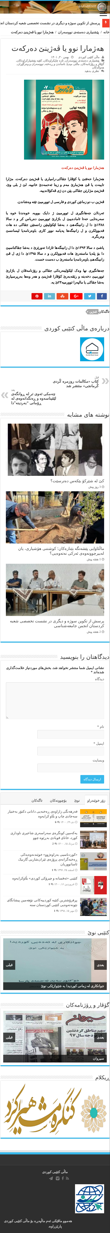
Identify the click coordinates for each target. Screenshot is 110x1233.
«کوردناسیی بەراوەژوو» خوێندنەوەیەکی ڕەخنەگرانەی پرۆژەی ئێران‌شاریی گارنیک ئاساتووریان (47, 859)
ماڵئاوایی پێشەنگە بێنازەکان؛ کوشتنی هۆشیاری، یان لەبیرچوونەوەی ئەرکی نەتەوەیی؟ (61, 550)
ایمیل (98, 743)
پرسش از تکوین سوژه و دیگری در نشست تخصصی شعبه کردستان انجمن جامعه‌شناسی (57, 623)
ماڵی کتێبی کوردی (89, 57)
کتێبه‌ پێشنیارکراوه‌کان (29, 60)
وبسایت (98, 760)
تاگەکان (37, 800)
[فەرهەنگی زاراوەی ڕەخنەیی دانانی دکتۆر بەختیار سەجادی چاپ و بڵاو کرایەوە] (93, 818)
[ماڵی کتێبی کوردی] (55, 7)
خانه (106, 32)
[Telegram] (51, 1178)
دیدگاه (99, 679)
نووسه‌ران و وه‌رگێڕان (30, 64)
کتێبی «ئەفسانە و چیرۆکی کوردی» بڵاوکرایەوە (44, 878)
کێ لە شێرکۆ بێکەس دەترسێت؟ (77, 480)
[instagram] (57, 1178)
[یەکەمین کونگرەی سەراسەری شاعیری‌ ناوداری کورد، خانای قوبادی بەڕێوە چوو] (93, 840)
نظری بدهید (92, 70)
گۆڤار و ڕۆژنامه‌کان (92, 64)
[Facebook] (62, 1178)
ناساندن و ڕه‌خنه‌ (55, 64)
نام (100, 727)
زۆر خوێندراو (96, 800)
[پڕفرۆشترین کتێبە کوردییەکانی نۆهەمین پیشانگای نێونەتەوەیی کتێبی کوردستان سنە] (93, 907)
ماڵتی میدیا (73, 64)
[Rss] (67, 1178)
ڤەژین (93, 311)
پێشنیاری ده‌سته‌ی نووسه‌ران (78, 32)
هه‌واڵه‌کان (98, 67)
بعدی (100, 965)
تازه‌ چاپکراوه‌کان (54, 60)
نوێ (77, 800)
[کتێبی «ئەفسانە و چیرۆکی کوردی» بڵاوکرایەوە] (93, 885)
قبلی (9, 965)
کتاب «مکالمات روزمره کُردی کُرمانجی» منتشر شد (76, 382)
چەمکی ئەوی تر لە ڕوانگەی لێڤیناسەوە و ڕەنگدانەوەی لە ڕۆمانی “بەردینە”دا (33, 396)
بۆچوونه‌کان (58, 800)
